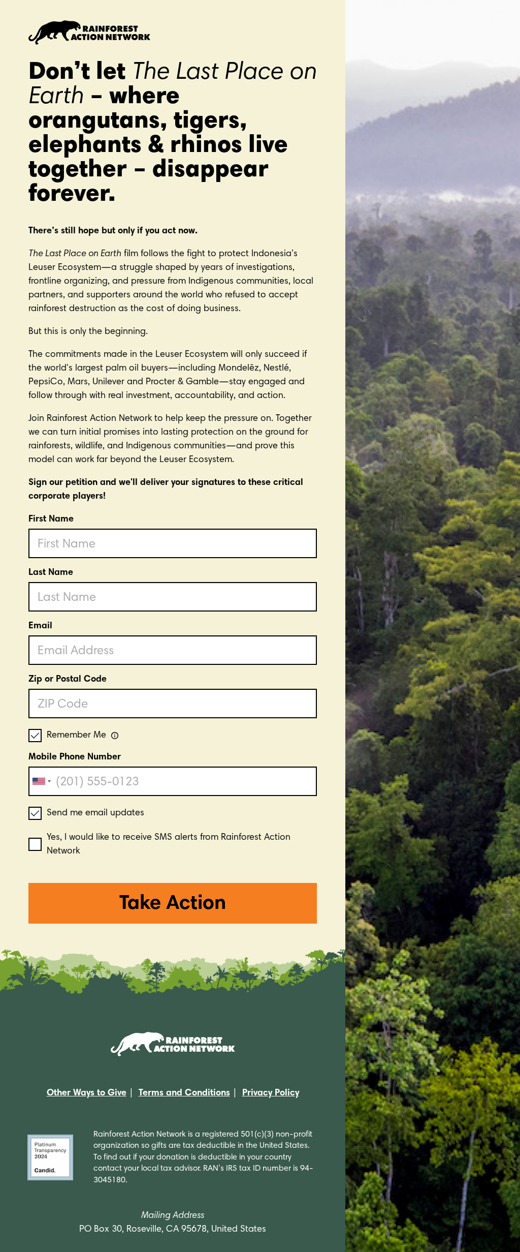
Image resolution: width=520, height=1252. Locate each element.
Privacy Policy (270, 1093)
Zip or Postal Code (67, 679)
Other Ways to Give (86, 1093)
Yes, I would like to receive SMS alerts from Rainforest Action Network (168, 844)
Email (40, 626)
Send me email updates (95, 813)
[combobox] (41, 781)
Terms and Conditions (184, 1093)
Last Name (50, 572)
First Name (51, 519)
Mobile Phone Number (74, 757)
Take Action (172, 904)
